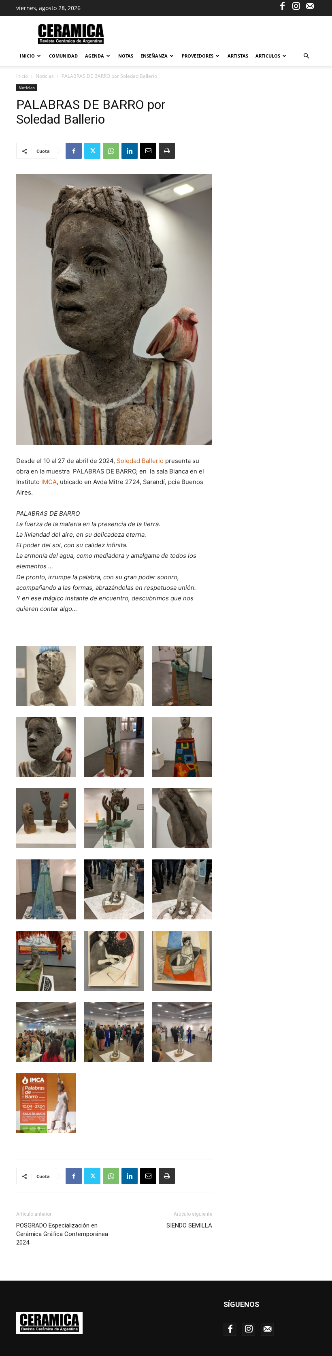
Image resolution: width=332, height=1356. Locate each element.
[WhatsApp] (111, 151)
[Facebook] (282, 5)
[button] (306, 56)
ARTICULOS (267, 56)
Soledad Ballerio (140, 461)
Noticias (45, 76)
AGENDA (94, 56)
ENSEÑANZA (154, 56)
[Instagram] (296, 5)
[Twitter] (92, 151)
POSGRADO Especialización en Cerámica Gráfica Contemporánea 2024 (62, 1234)
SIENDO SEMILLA (189, 1225)
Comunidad (63, 56)
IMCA (49, 482)
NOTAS (125, 56)
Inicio (27, 56)
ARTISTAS (238, 56)
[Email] (148, 151)
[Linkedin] (129, 151)
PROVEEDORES (197, 56)
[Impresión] (167, 151)
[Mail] (310, 5)
